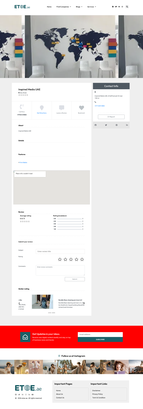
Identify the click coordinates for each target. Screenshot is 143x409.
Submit (74, 279)
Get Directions (41, 113)
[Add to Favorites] (81, 109)
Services (90, 7)
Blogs (78, 7)
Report (112, 117)
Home (49, 7)
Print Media (23, 162)
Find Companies (63, 7)
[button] (127, 6)
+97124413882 (100, 106)
